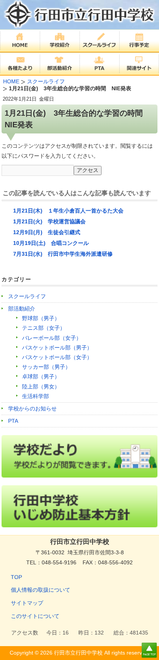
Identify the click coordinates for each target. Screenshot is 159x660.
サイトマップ (27, 603)
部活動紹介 (21, 309)
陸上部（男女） (41, 386)
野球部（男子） (41, 318)
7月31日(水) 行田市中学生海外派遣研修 (63, 254)
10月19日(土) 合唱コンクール (51, 243)
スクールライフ (27, 296)
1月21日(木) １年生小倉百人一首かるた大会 (68, 211)
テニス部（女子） (43, 328)
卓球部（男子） (41, 376)
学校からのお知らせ (32, 408)
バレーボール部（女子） (51, 338)
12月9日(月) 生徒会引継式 (46, 232)
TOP (16, 577)
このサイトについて (35, 616)
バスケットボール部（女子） (57, 357)
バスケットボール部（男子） (57, 347)
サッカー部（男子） (46, 367)
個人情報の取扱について (40, 590)
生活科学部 (35, 396)
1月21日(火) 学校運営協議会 (49, 221)
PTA (13, 421)
